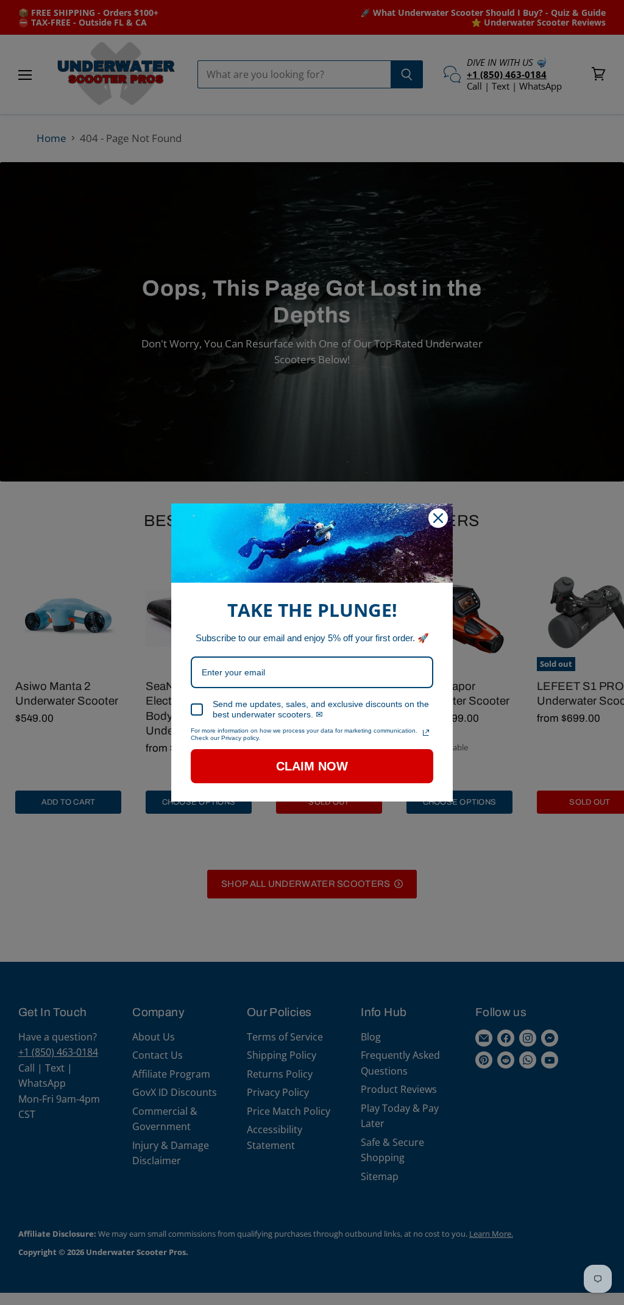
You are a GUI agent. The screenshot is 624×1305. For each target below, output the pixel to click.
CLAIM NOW (312, 766)
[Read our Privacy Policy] (426, 732)
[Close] (438, 518)
